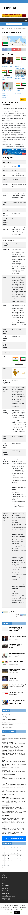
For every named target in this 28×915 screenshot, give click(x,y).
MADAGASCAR (13, 754)
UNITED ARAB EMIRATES (6, 774)
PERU (21, 832)
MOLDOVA (10, 793)
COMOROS (22, 753)
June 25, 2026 (12, 632)
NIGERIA (11, 746)
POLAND (18, 801)
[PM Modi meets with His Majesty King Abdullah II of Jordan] (5, 646)
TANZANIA (7, 751)
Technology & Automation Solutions (11, 717)
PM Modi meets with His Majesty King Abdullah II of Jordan (16, 646)
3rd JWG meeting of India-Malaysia (16, 662)
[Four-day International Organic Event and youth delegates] (5, 686)
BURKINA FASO (17, 743)
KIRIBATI (10, 784)
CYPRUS (16, 807)
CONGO (10, 738)
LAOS (19, 761)
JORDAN (15, 771)
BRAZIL (19, 831)
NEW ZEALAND (23, 764)
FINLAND (3, 808)
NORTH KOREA (16, 767)
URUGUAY (8, 833)
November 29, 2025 (14, 688)
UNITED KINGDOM (18, 812)
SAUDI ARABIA (16, 772)
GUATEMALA (4, 829)
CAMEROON (14, 736)
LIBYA (23, 741)
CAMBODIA (10, 761)
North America (5, 888)
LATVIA (18, 800)
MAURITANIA (4, 746)
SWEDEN (6, 812)
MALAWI (18, 754)
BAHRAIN (3, 771)
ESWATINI (3, 754)
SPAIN (3, 812)
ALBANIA (3, 798)
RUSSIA (13, 793)
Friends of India (5, 903)
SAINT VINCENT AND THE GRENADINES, (12, 822)
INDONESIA (15, 761)
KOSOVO (15, 800)
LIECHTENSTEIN (11, 809)
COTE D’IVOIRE (5, 745)
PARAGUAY (17, 832)
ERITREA (3, 750)
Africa (3, 874)
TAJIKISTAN (18, 793)
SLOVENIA (8, 802)
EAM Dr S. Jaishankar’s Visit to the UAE (17, 637)
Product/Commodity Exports (8, 896)
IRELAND (3, 809)
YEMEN (13, 774)
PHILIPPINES (8, 763)
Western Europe (5, 887)
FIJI (7, 784)
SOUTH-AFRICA (15, 755)
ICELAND (24, 808)
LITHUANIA (22, 800)
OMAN (3, 772)
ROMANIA (23, 801)
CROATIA (23, 798)
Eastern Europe (5, 885)
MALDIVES (20, 778)
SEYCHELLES (15, 750)
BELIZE (10, 828)
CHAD (7, 738)
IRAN (7, 771)
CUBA (8, 819)
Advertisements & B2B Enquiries (14, 838)
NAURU (3, 785)
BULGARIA (18, 798)
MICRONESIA (23, 784)
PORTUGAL (18, 811)
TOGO (17, 747)
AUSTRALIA (8, 764)
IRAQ (9, 771)
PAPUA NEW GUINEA (19, 785)
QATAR (10, 772)
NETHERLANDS (5, 811)
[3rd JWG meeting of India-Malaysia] (5, 663)
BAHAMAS (23, 818)
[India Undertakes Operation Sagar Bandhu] (5, 671)
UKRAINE (15, 802)
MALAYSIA (23, 761)
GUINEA (17, 745)
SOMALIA (20, 750)
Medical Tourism (6, 714)
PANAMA (23, 829)
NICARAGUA (18, 829)
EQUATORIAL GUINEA (21, 738)
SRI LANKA (8, 780)
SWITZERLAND (11, 812)
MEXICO (14, 829)
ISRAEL (12, 771)
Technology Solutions (7, 895)
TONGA (15, 787)
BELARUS (13, 791)
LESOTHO (8, 754)
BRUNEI (6, 761)
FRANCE (7, 808)
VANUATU (23, 787)
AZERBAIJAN (8, 791)
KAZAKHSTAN (22, 791)
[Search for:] (14, 24)
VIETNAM (24, 763)
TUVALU (19, 787)
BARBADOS (4, 819)
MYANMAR (4, 763)
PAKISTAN (4, 780)
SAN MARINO (23, 811)
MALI (8, 746)
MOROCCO (4, 742)
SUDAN (8, 742)
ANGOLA (13, 753)
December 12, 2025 (14, 664)
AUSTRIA (3, 807)
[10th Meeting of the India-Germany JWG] (5, 694)
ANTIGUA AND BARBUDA (15, 818)
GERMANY (11, 808)
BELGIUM (12, 807)
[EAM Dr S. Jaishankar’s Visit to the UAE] (5, 638)
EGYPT (16, 741)
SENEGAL (7, 747)
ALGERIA (13, 741)
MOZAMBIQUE (4, 755)
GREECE (15, 808)
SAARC (3, 879)
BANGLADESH (11, 778)
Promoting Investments (7, 724)
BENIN (12, 743)
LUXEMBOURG (18, 809)
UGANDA (11, 751)
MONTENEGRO (5, 801)
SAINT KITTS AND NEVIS (17, 821)
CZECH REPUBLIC (5, 800)
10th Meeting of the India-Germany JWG (16, 693)
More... (23, 99)
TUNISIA (11, 742)
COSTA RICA (15, 828)
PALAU (12, 785)
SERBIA (12, 802)
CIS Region (4, 883)
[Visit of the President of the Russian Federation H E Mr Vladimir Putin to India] (5, 702)
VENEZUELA (13, 833)
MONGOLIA (10, 767)
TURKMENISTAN (5, 794)
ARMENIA (3, 791)
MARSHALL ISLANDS (16, 784)
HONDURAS (9, 829)
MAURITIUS (22, 754)
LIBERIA (19, 741)
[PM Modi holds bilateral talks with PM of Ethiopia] (5, 655)
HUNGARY (20, 808)
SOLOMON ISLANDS (9, 787)
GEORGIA (17, 791)
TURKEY (23, 772)
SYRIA (20, 772)
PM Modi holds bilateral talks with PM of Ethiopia (17, 654)
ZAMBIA (20, 755)
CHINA (12, 764)
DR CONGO (14, 738)
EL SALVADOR (21, 828)
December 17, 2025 (14, 639)
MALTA (13, 811)
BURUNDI (12, 749)
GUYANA (13, 832)
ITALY (7, 809)
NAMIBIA (9, 755)
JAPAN (18, 764)
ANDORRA (8, 807)
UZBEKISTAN (11, 794)
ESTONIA (11, 800)
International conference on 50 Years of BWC (17, 677)
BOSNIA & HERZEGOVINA (11, 798)
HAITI (7, 821)
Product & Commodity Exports (9, 719)
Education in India (6, 722)
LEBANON (23, 771)
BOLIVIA (15, 831)
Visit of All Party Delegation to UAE (20, 77)
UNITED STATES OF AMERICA (11, 817)
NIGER (15, 746)
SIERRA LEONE (13, 747)
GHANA (13, 745)
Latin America (5, 890)
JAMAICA (10, 821)
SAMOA (3, 787)
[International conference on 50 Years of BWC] (5, 678)
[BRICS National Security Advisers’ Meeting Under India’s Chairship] (5, 629)
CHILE (22, 831)
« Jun (3, 868)
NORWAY (10, 811)
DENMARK (20, 807)
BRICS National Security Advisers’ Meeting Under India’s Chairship (16, 629)
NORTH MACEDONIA (12, 801)
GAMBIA (9, 745)
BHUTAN (16, 778)
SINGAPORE (14, 763)
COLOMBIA (4, 832)
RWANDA (10, 750)
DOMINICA (21, 819)
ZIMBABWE (4, 757)
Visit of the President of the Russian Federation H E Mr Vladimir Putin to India (17, 702)
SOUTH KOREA (5, 765)
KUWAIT (19, 771)
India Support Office (7, 727)
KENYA (6, 750)
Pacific (3, 880)
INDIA (15, 764)
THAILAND (19, 763)
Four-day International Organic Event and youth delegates (17, 685)
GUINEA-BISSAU (22, 745)
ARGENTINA (11, 831)
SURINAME (4, 833)
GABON (3, 739)
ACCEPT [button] (17, 912)
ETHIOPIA (21, 749)
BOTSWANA (17, 753)
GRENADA (4, 821)
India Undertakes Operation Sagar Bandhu (17, 669)
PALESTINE (7, 772)
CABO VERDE (22, 743)
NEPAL (24, 778)
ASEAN (3, 760)
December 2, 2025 (14, 672)
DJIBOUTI (16, 749)
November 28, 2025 (14, 705)
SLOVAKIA (4, 802)
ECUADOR (9, 832)
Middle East (4, 877)
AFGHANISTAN (4, 778)
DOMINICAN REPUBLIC (13, 819)
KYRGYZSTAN (4, 793)
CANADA (3, 817)
